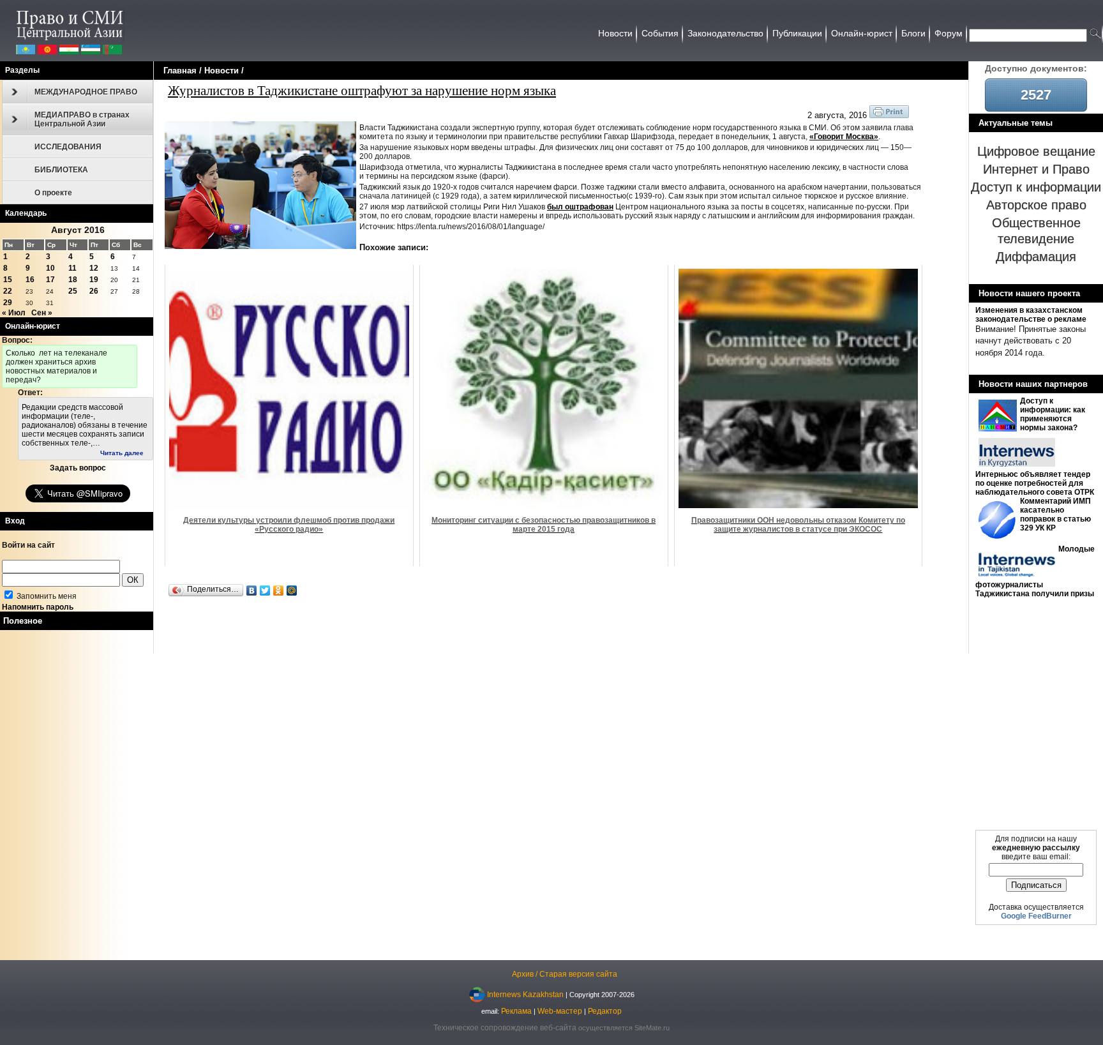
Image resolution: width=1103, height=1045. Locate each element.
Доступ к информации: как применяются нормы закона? (1052, 414)
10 (50, 268)
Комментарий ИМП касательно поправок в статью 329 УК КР (1055, 514)
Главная (180, 70)
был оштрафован (580, 206)
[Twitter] (265, 590)
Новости (221, 70)
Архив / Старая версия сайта (564, 974)
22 (7, 291)
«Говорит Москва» (843, 136)
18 (72, 279)
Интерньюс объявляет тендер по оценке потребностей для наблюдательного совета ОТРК (1034, 483)
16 (30, 279)
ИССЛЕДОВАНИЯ (67, 146)
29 (7, 302)
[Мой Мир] (292, 590)
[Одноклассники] (278, 590)
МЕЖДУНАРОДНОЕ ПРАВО (85, 91)
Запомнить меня (46, 596)
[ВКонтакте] (252, 590)
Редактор (605, 1011)
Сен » (41, 312)
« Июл (14, 312)
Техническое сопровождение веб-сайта (504, 1027)
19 (93, 279)
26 (93, 291)
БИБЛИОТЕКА (61, 169)
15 (7, 279)
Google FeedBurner (1036, 916)
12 (93, 268)
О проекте (53, 192)
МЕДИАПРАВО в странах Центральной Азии (82, 119)
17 (50, 279)
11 (72, 268)
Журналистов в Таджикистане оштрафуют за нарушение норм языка (362, 90)
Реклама (516, 1011)
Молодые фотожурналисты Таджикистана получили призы (1035, 571)
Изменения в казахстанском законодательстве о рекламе (1030, 315)
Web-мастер (559, 1011)
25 (72, 291)
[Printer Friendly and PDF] (889, 115)
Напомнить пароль (37, 607)
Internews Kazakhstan (525, 993)
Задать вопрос (78, 467)
